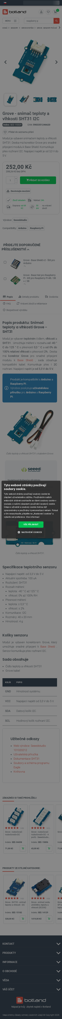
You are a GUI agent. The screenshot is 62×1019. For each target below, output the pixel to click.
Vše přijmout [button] (31, 524)
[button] (31, 532)
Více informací (33, 517)
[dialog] (30, 509)
